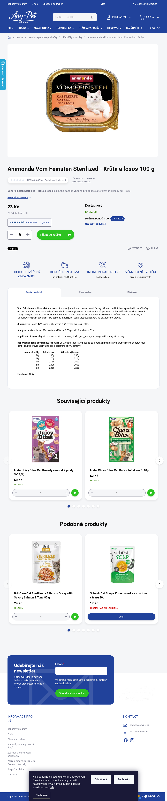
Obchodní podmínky (53, 4)
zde (52, 787)
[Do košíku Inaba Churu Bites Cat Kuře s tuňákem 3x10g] (151, 492)
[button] (68, 506)
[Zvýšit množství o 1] (66, 492)
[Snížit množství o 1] (16, 492)
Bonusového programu (37, 222)
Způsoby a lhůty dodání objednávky (19, 754)
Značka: (81, 182)
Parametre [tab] (85, 292)
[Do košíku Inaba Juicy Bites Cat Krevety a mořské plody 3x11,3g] (75, 492)
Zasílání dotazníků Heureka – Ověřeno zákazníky (22, 763)
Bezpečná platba (16, 769)
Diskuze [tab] (132, 292)
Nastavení (41, 795)
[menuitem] (11, 28)
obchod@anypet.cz (139, 725)
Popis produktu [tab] (34, 292)
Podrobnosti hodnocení (55, 180)
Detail (121, 616)
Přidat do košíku (50, 234)
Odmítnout (101, 779)
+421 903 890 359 (139, 731)
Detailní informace (18, 198)
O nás (35, 4)
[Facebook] (125, 739)
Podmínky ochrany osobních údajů (22, 746)
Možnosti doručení (95, 224)
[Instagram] (132, 739)
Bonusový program (17, 4)
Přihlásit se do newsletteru (72, 693)
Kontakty (12, 774)
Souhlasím (124, 779)
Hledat (92, 17)
